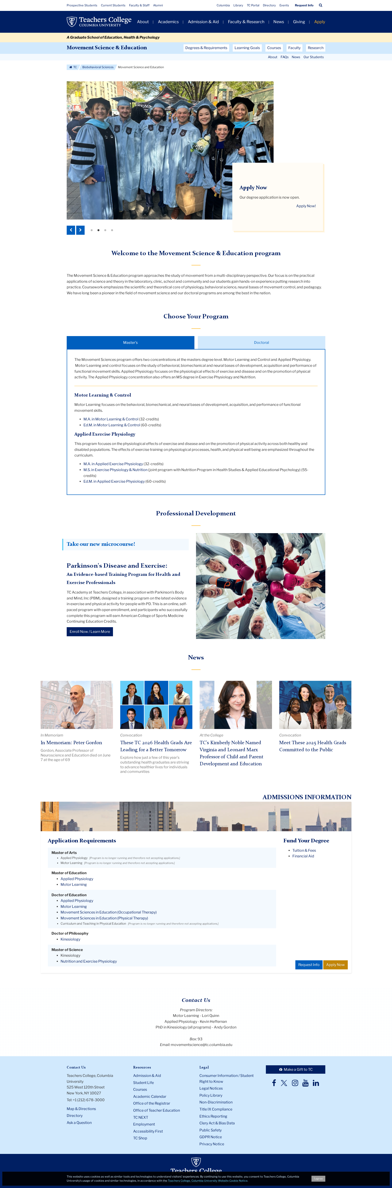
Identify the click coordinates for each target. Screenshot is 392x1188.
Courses (140, 1089)
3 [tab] (105, 230)
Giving (299, 21)
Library (238, 5)
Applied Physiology (74, 858)
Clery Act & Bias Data (217, 1123)
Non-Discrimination (216, 1102)
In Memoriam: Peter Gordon (71, 743)
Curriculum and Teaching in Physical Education (93, 923)
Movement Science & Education (107, 48)
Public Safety (210, 1130)
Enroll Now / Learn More (90, 631)
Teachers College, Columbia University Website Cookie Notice (207, 1180)
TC (75, 67)
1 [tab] (91, 230)
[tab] (130, 342)
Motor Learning (71, 863)
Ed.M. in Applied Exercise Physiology (114, 481)
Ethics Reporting (213, 1116)
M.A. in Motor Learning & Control (110, 419)
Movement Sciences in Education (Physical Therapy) (104, 918)
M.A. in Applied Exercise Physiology (113, 464)
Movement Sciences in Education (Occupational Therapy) (109, 912)
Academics (168, 21)
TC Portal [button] (253, 5)
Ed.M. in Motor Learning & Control (111, 425)
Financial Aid (303, 856)
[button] (320, 5)
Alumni (158, 5)
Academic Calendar (149, 1096)
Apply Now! (306, 206)
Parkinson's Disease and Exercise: (117, 566)
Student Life (143, 1083)
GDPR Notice (210, 1137)
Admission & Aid (203, 21)
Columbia (223, 5)
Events (284, 5)
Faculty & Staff (139, 5)
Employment (144, 1124)
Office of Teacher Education (156, 1110)
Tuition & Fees (304, 850)
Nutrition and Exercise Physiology (89, 961)
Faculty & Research (246, 21)
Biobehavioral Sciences (98, 67)
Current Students (113, 5)
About (143, 21)
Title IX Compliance (215, 1109)
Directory (269, 5)
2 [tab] (98, 230)
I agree (318, 1178)
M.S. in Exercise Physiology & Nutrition (115, 470)
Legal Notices (211, 1088)
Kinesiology (70, 939)
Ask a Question (79, 1123)
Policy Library (210, 1095)
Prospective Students (82, 5)
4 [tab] (112, 230)
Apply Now (335, 965)
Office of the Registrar (151, 1103)
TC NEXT (140, 1117)
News (278, 21)
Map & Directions (81, 1109)
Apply (319, 21)
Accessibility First (148, 1131)
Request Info (304, 5)
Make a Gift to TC (298, 1069)
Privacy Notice (211, 1144)
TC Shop (140, 1138)
